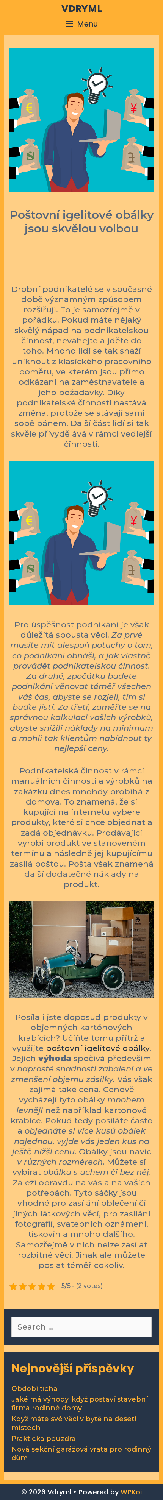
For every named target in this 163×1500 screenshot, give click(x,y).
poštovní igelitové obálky (97, 1048)
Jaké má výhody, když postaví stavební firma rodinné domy (79, 1403)
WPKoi (131, 1492)
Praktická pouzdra (43, 1439)
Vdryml (81, 8)
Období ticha (34, 1389)
